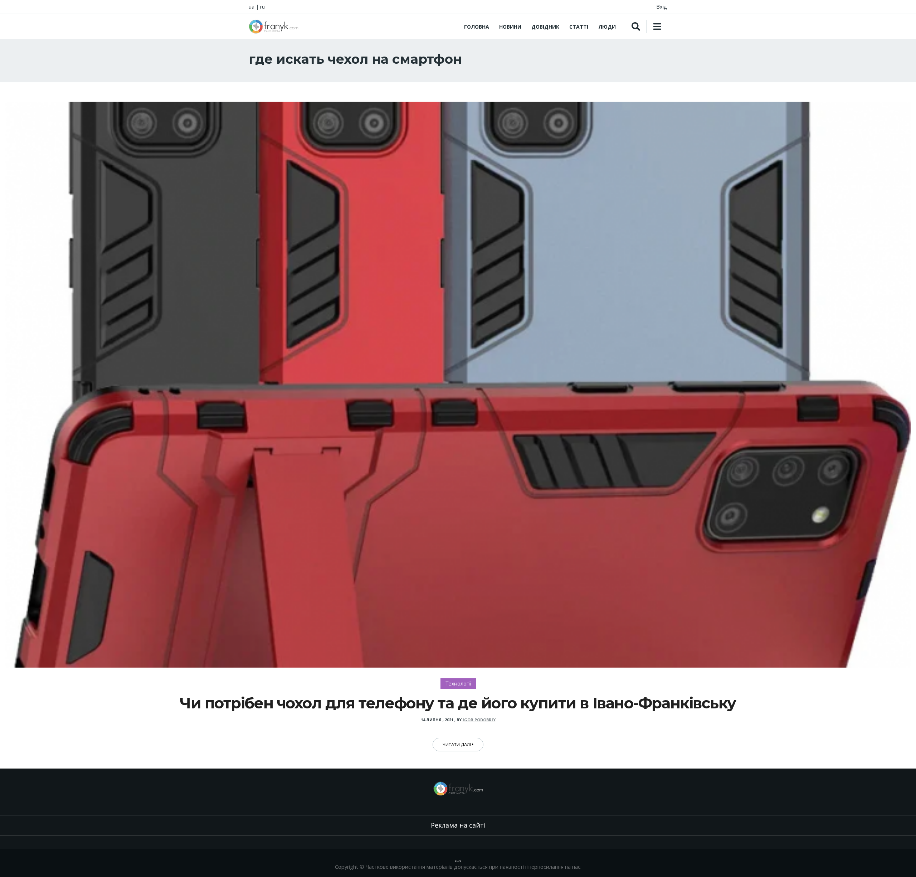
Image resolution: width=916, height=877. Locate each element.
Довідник (545, 26)
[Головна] (273, 26)
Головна (476, 26)
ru (262, 6)
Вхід (661, 6)
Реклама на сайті (458, 825)
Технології (458, 683)
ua (251, 6)
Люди (607, 26)
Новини (510, 26)
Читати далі (457, 744)
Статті (578, 26)
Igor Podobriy (479, 719)
